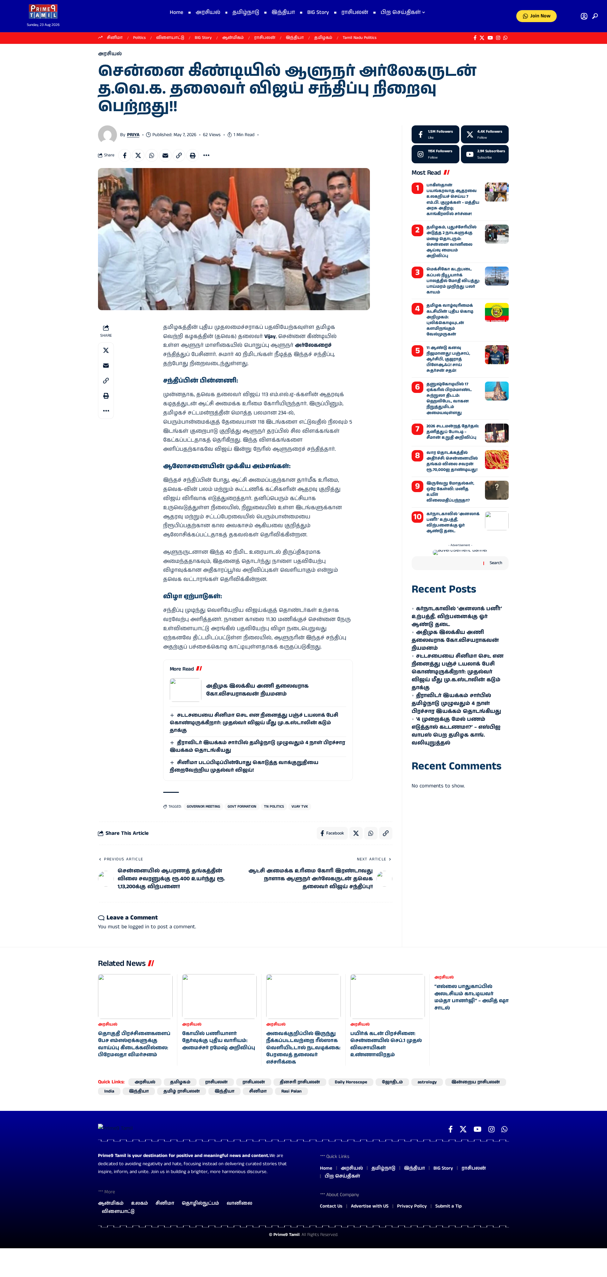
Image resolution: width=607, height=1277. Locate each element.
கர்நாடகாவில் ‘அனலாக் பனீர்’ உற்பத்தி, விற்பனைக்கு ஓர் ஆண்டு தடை (453, 522)
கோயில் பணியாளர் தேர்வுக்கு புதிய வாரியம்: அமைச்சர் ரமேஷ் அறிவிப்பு (218, 1040)
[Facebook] (475, 38)
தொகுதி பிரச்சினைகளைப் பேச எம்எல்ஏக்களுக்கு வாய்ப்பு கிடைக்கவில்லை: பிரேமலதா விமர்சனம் (134, 1044)
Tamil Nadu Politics (360, 38)
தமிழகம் (323, 38)
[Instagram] (498, 38)
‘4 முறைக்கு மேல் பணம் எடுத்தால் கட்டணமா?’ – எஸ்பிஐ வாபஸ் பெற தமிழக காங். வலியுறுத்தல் (456, 731)
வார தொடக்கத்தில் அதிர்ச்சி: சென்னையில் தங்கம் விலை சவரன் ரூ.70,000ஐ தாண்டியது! (452, 461)
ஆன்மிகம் (233, 38)
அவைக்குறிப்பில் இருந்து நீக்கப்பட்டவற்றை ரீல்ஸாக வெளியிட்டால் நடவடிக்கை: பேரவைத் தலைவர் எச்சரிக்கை (303, 1048)
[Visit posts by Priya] (107, 134)
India (109, 1091)
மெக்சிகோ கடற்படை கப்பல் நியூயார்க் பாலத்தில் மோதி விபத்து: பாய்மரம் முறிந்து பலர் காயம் (453, 280)
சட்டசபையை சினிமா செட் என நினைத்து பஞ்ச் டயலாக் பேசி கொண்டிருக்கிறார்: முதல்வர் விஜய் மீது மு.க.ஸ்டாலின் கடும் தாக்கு (254, 723)
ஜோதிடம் (392, 1082)
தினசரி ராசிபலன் (300, 1082)
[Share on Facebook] (124, 155)
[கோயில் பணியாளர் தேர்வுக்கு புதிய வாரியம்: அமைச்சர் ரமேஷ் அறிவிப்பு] (219, 996)
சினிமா (115, 38)
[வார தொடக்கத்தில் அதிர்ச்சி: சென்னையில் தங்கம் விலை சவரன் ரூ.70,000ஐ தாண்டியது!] (497, 459)
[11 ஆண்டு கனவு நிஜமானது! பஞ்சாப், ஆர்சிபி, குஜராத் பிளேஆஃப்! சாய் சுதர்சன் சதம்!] (497, 354)
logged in (138, 927)
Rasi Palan (291, 1091)
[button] (593, 16)
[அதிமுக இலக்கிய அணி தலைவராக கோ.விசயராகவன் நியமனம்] (185, 690)
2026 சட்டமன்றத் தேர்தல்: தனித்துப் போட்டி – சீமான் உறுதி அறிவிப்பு (452, 432)
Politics (139, 38)
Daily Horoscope (351, 1082)
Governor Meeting (203, 806)
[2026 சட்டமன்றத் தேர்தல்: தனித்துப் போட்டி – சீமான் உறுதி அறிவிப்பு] (497, 433)
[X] (482, 38)
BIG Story (203, 38)
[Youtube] (485, 154)
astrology (427, 1082)
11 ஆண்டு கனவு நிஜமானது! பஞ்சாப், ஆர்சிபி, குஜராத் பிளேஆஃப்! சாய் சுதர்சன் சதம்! (448, 359)
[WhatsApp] (505, 38)
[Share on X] (138, 155)
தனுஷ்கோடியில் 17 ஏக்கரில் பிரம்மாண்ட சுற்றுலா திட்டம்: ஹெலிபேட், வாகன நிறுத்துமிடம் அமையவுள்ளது (449, 398)
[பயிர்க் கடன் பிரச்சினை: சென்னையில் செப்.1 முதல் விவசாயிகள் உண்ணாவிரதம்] (387, 996)
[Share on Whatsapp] (151, 155)
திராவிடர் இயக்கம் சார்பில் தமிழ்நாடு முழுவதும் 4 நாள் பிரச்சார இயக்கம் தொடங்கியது (456, 703)
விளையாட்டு (170, 38)
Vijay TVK (299, 806)
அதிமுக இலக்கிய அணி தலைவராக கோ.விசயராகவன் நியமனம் (257, 690)
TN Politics (274, 806)
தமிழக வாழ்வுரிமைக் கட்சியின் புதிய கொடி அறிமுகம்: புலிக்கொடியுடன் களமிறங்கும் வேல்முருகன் (449, 320)
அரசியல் (110, 53)
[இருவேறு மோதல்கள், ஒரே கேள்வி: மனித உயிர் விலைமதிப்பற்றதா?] (497, 490)
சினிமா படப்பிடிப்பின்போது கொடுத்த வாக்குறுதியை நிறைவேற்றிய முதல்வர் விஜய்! (244, 766)
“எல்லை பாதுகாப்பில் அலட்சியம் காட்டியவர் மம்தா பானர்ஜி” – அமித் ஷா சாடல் (471, 997)
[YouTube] (490, 38)
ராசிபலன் (264, 38)
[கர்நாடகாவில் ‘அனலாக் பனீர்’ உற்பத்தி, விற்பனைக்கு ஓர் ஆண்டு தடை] (497, 520)
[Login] (584, 16)
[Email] (165, 155)
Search (496, 563)
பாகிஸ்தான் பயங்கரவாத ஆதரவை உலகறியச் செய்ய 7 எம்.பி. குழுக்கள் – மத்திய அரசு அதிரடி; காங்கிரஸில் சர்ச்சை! (452, 199)
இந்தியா (295, 38)
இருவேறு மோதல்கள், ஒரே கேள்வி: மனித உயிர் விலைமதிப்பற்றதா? (450, 492)
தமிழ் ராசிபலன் (181, 1091)
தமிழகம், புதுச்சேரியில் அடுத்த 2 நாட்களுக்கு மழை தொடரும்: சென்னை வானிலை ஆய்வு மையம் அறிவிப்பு (451, 241)
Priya (133, 134)
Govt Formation (242, 806)
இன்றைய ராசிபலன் (475, 1082)
